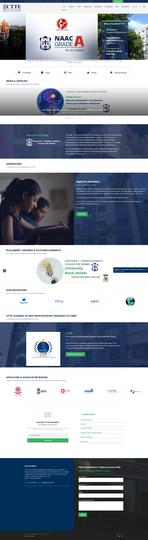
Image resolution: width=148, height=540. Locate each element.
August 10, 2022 (32, 282)
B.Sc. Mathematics (37, 60)
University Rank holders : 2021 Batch (47, 279)
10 (80, 118)
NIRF (57, 1)
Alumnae (83, 424)
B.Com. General (91, 60)
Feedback (32, 1)
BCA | (85, 60)
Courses (46, 1)
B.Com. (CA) (115, 60)
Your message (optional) (86, 500)
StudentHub (125, 7)
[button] (1, 37)
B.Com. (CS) (108, 60)
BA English (28, 60)
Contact (134, 7)
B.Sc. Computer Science (76, 60)
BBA (121, 60)
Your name (82, 477)
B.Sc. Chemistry (55, 60)
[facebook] (116, 536)
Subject (81, 492)
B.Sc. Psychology (64, 60)
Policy (79, 7)
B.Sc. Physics (46, 60)
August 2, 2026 (30, 112)
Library (52, 1)
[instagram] (122, 536)
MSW (79, 62)
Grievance (40, 1)
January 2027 (48, 112)
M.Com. (75, 62)
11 (82, 118)
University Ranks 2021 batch (59, 282)
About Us (71, 7)
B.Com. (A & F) (100, 60)
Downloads (84, 441)
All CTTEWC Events (86, 428)
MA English (70, 62)
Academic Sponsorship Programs (91, 433)
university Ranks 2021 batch (44, 282)
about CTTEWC (90, 154)
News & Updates (39, 112)
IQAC (117, 7)
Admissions (118, 1)
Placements (98, 7)
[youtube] (119, 536)
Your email (82, 484)
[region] (74, 37)
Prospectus (67, 1)
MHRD (61, 1)
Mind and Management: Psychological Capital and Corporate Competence (39, 110)
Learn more (80, 208)
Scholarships (88, 1)
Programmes (88, 7)
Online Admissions (86, 420)
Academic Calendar (78, 1)
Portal (26, 1)
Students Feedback (87, 437)
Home (64, 7)
